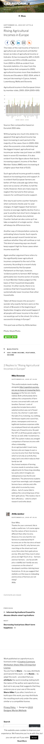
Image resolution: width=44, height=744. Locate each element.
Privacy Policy (10, 707)
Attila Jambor (18, 514)
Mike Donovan (18, 376)
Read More (22, 741)
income (10, 355)
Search (7, 722)
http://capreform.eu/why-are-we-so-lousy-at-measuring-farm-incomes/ (26, 390)
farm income (18, 353)
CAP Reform (15, 3)
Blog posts (13, 349)
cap (9, 353)
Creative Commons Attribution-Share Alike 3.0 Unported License (20, 665)
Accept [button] (34, 737)
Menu (23, 16)
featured (30, 353)
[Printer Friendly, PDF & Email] (10, 338)
